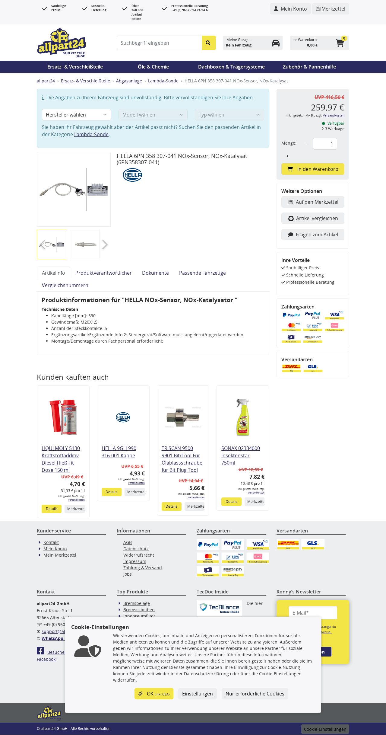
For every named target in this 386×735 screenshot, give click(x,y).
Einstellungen (197, 693)
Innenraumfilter (139, 616)
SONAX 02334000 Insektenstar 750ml (240, 455)
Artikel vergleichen (317, 218)
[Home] (61, 42)
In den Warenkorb (317, 169)
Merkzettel (75, 508)
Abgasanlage (129, 81)
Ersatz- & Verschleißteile (75, 66)
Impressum (134, 561)
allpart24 (46, 81)
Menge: (288, 143)
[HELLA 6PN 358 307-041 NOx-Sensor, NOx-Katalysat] (74, 189)
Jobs (127, 574)
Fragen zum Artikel (317, 234)
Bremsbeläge (136, 603)
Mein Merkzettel (59, 555)
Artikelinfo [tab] (53, 273)
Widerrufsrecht (138, 555)
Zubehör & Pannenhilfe (309, 66)
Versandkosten (76, 499)
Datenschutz (136, 548)
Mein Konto (55, 548)
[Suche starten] (209, 43)
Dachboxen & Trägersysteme (231, 66)
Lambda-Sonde (163, 81)
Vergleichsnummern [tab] (65, 285)
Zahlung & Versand (142, 567)
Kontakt (51, 542)
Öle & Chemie (153, 66)
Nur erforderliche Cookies (255, 693)
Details (52, 508)
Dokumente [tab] (155, 273)
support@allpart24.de (64, 631)
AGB (127, 542)
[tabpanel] (153, 323)
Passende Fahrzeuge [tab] (202, 273)
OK (157, 693)
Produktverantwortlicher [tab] (103, 273)
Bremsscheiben (139, 609)
